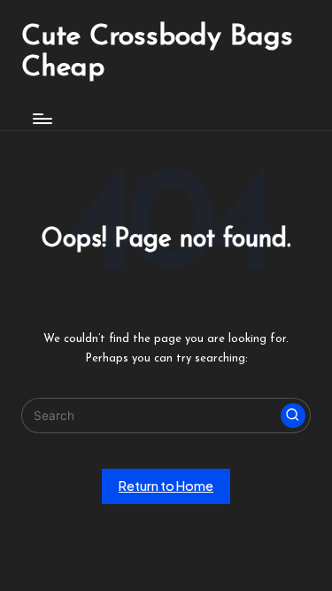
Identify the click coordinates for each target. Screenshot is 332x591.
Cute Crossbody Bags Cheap (157, 52)
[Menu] (41, 118)
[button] (293, 415)
